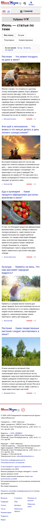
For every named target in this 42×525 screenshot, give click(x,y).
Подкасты (4, 516)
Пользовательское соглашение (12, 462)
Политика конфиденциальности (13, 460)
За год (19, 48)
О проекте (18, 498)
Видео (3, 520)
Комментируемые (26, 40)
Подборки (4, 502)
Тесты (3, 509)
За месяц (27, 48)
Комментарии (6, 512)
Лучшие (21, 35)
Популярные (9, 40)
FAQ (16, 502)
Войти (31, 4)
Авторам (17, 505)
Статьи (3, 505)
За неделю (9, 50)
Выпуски (4, 498)
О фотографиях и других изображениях (16, 466)
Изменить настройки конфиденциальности (17, 491)
